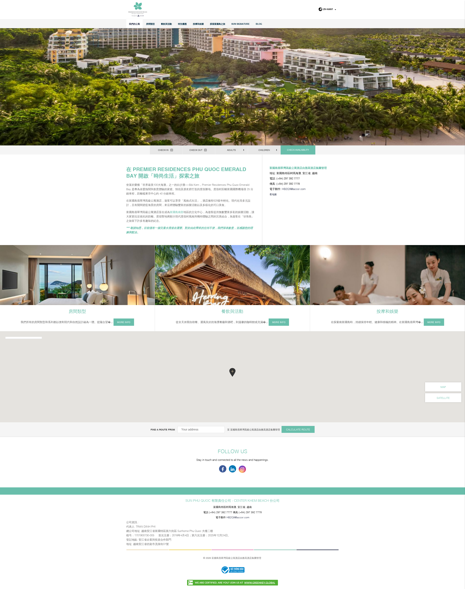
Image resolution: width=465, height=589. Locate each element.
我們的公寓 (134, 23)
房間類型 (150, 23)
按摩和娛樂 (198, 23)
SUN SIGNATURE (240, 23)
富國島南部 (176, 212)
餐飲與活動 (166, 23)
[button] (232, 372)
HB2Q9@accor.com (294, 189)
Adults (231, 150)
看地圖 (273, 194)
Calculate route (298, 429)
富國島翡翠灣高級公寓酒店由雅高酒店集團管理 (255, 429)
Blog (259, 23)
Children (264, 150)
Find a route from (163, 429)
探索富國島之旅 (217, 23)
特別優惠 (182, 23)
